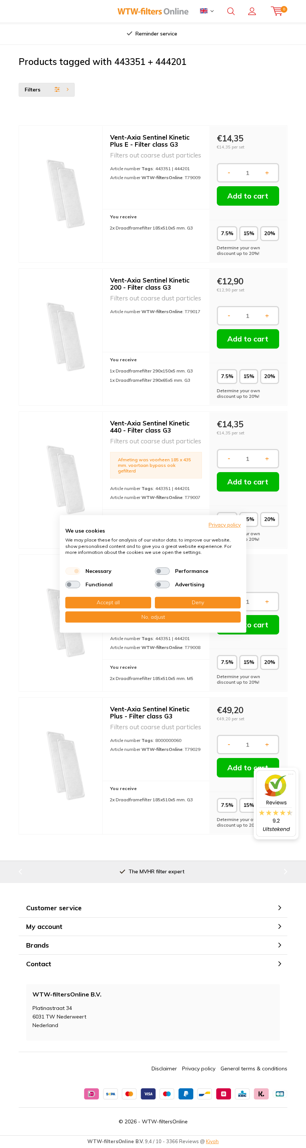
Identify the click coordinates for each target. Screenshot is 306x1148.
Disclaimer (164, 1068)
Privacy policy (198, 1068)
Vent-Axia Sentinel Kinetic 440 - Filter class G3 (150, 426)
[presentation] (81, 33)
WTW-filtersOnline (165, 1121)
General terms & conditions (254, 1068)
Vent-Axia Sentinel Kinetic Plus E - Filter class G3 (150, 140)
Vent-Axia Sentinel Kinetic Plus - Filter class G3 (150, 712)
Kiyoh (212, 1141)
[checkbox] (72, 571)
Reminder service (156, 33)
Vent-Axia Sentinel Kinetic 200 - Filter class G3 (150, 283)
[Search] (231, 11)
